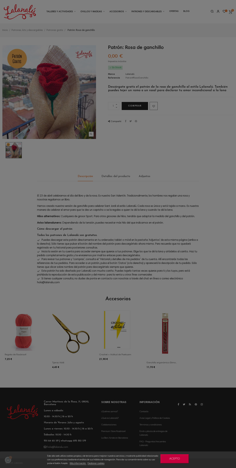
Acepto (174, 458)
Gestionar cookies (95, 463)
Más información (78, 463)
